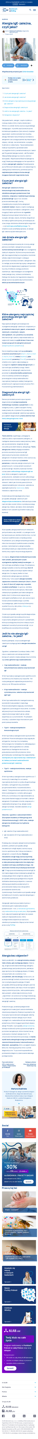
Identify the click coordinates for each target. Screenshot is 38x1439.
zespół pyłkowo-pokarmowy (13, 346)
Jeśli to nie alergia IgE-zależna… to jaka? (18, 111)
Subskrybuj (30, 1129)
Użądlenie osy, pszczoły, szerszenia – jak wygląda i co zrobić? (17, 1257)
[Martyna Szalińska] (4, 31)
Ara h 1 (24, 354)
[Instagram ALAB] (34, 1416)
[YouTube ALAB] (13, 1416)
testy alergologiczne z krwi (12, 418)
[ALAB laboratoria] (10, 1406)
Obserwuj (19, 1129)
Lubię (7, 1129)
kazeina (23, 356)
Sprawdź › (22, 4)
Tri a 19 (22, 359)
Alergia (5, 19)
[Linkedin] (19, 1103)
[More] (31, 65)
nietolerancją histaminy (26, 909)
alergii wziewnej (28, 1026)
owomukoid (7, 359)
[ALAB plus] (8, 1411)
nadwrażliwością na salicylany (15, 911)
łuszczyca (20, 488)
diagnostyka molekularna (11, 501)
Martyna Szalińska (15, 31)
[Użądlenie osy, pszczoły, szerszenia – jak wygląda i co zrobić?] (19, 1250)
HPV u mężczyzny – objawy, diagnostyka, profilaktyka (9, 1065)
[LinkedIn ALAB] (24, 1416)
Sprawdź (10, 1368)
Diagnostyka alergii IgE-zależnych (16, 107)
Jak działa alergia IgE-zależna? (15, 97)
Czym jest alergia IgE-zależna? (15, 93)
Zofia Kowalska (27, 72)
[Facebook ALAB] (3, 1416)
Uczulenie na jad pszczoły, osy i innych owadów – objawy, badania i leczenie (17, 1232)
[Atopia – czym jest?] (19, 1201)
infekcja (25, 606)
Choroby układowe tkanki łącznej (29, 1065)
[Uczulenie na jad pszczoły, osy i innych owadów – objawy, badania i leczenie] (19, 1226)
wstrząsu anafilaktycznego (17, 226)
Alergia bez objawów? (12, 115)
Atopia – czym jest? (12, 1210)
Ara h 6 (6, 356)
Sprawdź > (7, 1282)
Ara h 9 (11, 356)
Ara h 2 (29, 354)
